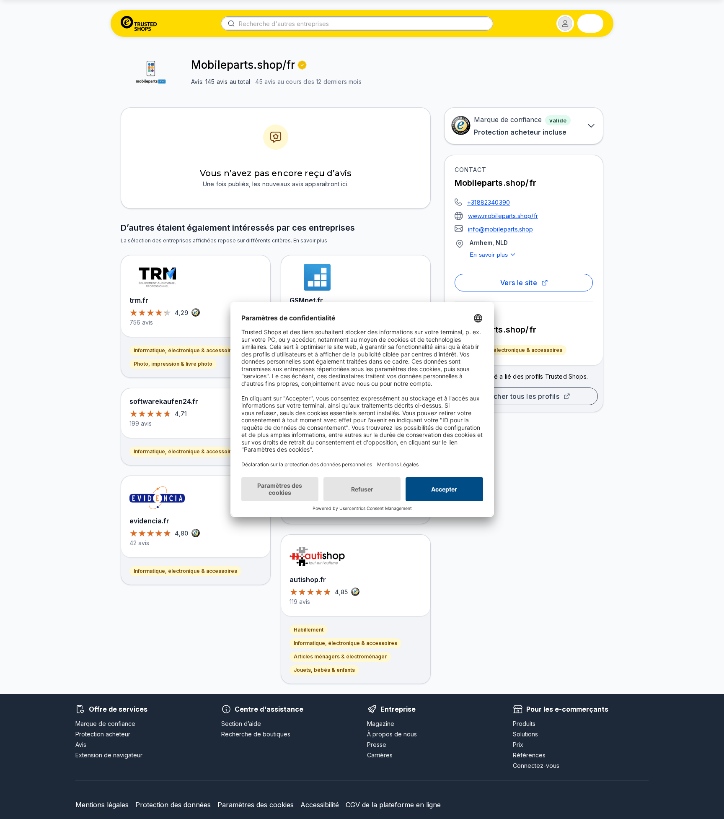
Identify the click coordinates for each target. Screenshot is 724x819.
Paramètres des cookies (255, 805)
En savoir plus (489, 254)
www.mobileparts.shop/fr (503, 215)
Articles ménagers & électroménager (340, 656)
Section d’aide (241, 723)
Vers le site (519, 282)
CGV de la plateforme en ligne (393, 805)
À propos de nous (392, 734)
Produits (524, 723)
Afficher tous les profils (520, 396)
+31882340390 (488, 202)
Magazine (380, 723)
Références (529, 755)
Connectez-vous (536, 765)
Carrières (380, 755)
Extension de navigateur (108, 755)
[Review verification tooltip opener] (302, 65)
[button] (565, 23)
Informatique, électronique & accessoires (510, 350)
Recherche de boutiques (255, 734)
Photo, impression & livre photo (173, 364)
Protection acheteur (102, 734)
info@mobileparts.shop (500, 229)
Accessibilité (319, 805)
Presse (376, 744)
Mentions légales (102, 805)
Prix (518, 744)
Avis (80, 744)
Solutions (525, 734)
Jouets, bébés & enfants (324, 670)
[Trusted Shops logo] (139, 23)
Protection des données (173, 805)
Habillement (308, 630)
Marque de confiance (105, 723)
